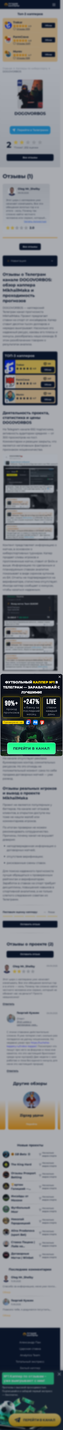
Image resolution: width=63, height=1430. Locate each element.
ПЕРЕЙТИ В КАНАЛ (31, 748)
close (59, 677)
